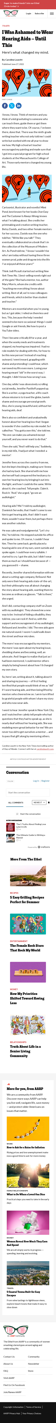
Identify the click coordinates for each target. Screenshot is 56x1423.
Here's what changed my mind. (25, 52)
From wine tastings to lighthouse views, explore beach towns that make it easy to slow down (27, 1304)
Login (28, 13)
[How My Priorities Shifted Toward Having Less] (28, 972)
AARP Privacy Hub (11, 1413)
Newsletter (33, 1363)
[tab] (16, 803)
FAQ (5, 1370)
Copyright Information (13, 1407)
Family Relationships (17, 1191)
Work (10, 1144)
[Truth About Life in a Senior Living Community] (28, 1025)
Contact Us (9, 1356)
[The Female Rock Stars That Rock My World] (28, 924)
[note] (27, 100)
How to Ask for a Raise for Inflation (26, 1147)
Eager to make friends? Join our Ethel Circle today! (21, 4)
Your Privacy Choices (31, 1413)
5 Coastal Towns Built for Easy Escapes (23, 1293)
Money (10, 1238)
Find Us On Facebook (14, 1385)
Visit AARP (9, 1377)
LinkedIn (19, 106)
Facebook (5, 106)
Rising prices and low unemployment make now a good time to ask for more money (27, 1154)
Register (45, 780)
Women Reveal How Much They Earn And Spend (27, 1243)
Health (6, 25)
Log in (36, 780)
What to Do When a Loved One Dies (26, 1194)
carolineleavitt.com (45, 749)
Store (30, 1370)
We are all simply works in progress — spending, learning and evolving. (25, 1251)
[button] (52, 13)
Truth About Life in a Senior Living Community (25, 1051)
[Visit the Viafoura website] (44, 847)
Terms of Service (33, 1407)
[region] (28, 813)
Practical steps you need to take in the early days (28, 1201)
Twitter (12, 106)
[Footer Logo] (28, 1331)
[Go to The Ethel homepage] (4, 13)
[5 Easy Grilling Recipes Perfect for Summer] (28, 875)
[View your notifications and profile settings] (49, 802)
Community (33, 1356)
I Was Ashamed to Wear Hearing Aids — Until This (27, 38)
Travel (10, 1288)
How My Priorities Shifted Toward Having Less (27, 998)
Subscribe (39, 13)
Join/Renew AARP (12, 1392)
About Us (8, 1363)
